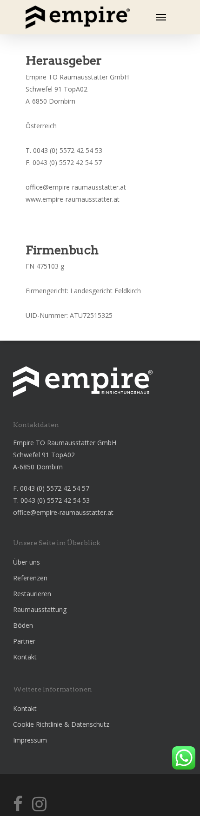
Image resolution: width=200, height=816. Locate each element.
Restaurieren (32, 593)
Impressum (30, 740)
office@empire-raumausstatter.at (63, 512)
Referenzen (30, 577)
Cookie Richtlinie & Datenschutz (61, 724)
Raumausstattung (40, 609)
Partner (24, 641)
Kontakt (25, 656)
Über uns (26, 562)
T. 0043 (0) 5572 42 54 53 (51, 500)
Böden (23, 625)
